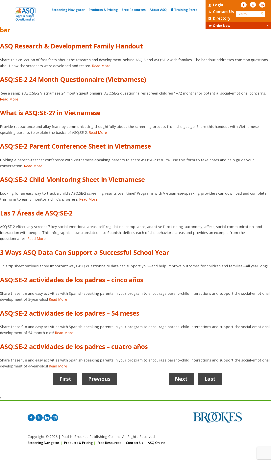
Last (210, 378)
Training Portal (186, 10)
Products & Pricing (103, 10)
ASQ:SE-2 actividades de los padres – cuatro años (74, 346)
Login (218, 5)
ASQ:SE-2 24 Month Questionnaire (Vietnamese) (73, 79)
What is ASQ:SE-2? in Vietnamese (50, 112)
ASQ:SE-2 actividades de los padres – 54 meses (69, 313)
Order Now (221, 25)
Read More (101, 65)
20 (160, 378)
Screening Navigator (68, 10)
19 (152, 378)
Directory (221, 18)
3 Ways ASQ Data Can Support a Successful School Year (84, 252)
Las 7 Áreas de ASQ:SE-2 (36, 213)
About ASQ (158, 10)
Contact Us (223, 11)
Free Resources (134, 10)
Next (181, 378)
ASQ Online (156, 443)
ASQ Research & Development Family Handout (71, 46)
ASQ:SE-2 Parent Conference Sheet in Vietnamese (75, 146)
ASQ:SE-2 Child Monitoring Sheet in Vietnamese (72, 179)
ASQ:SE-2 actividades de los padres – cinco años (71, 279)
